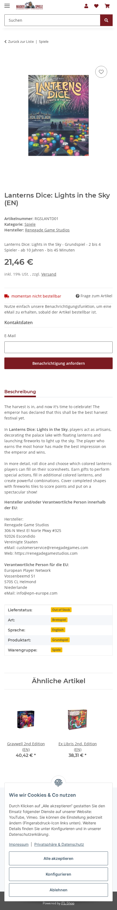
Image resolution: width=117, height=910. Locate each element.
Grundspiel (60, 640)
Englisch (58, 630)
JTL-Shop (67, 903)
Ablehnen (58, 890)
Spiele (30, 224)
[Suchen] (106, 20)
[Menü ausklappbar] (7, 3)
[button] (86, 6)
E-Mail (10, 335)
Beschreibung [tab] (20, 391)
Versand (48, 274)
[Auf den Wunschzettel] (101, 72)
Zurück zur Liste (21, 41)
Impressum (19, 844)
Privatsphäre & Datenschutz (59, 844)
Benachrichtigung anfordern (58, 363)
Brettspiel (59, 620)
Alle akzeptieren (58, 858)
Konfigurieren (58, 874)
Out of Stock (61, 610)
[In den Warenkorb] (8, 59)
